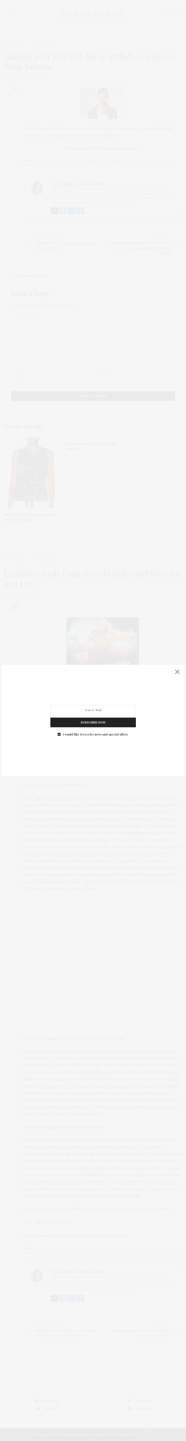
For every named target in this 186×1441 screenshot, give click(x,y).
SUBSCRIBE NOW (93, 722)
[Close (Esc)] (177, 672)
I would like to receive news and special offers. (95, 734)
